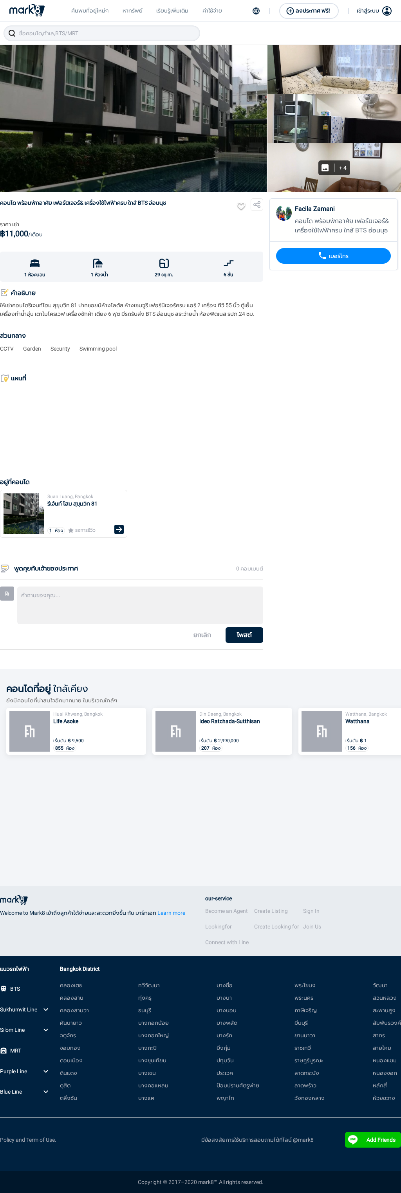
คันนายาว (71, 1023)
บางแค (146, 1098)
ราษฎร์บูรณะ (308, 1060)
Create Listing (271, 911)
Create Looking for (276, 926)
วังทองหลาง (309, 1098)
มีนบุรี (301, 1023)
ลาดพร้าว (305, 1085)
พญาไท (225, 1098)
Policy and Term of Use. (28, 1140)
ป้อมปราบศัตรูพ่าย (238, 1085)
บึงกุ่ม (224, 1048)
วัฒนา (380, 985)
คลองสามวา (74, 1010)
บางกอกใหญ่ (153, 1035)
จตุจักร (68, 1035)
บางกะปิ (147, 1048)
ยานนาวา (304, 1035)
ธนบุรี (144, 1010)
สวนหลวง (385, 998)
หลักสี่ (380, 1085)
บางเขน (147, 1073)
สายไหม (382, 1048)
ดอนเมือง (71, 1060)
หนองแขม (385, 1060)
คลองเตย (71, 985)
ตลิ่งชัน (68, 1098)
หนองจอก (385, 1073)
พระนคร (303, 998)
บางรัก (224, 1035)
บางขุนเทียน (152, 1060)
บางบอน (227, 1010)
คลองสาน (71, 998)
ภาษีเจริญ (305, 1010)
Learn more (171, 913)
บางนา (224, 998)
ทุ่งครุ (145, 998)
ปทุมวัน (225, 1060)
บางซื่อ (225, 985)
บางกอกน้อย (153, 1023)
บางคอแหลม (153, 1085)
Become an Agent (226, 911)
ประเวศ (225, 1073)
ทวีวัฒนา (149, 985)
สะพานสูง (384, 1010)
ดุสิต (65, 1085)
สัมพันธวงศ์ (387, 1023)
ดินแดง (68, 1073)
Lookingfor (218, 926)
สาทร (379, 1035)
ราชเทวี (302, 1048)
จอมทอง (70, 1048)
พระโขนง (305, 985)
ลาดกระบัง (306, 1073)
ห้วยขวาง (384, 1098)
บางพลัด (227, 1023)
